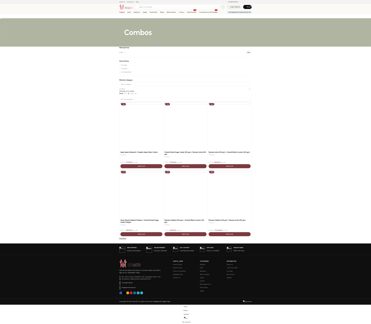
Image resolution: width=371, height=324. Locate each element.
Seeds (202, 277)
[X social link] (124, 292)
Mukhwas (203, 271)
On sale (124, 65)
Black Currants (204, 274)
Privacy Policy (177, 264)
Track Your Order (232, 267)
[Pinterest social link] (131, 292)
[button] (141, 166)
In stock (124, 68)
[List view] (120, 96)
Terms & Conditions (179, 271)
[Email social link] (245, 1)
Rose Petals (204, 287)
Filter (248, 52)
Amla (201, 267)
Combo (202, 281)
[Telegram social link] (141, 292)
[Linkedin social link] (134, 292)
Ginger (202, 291)
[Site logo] (126, 7)
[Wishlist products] (223, 7)
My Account (230, 274)
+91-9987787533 (127, 283)
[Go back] (121, 32)
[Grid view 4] (127, 96)
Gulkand (202, 264)
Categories (204, 261)
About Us (230, 264)
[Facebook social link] (243, 1)
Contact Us (176, 277)
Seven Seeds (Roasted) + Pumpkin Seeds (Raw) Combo (139, 152)
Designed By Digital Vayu (161, 301)
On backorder (126, 72)
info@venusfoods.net (129, 287)
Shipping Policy (178, 274)
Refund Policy (177, 267)
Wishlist (229, 277)
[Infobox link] (233, 2)
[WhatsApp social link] (138, 292)
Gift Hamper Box (205, 284)
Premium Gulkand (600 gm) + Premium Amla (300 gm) (227, 220)
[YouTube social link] (250, 1)
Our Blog (229, 271)
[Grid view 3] (124, 96)
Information (231, 261)
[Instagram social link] (248, 1)
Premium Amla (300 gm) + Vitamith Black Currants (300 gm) (229, 152)
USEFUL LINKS (178, 261)
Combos (122, 89)
